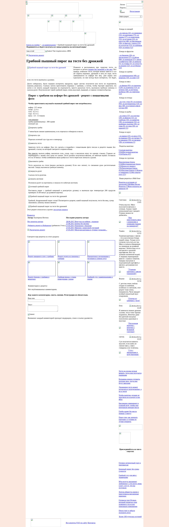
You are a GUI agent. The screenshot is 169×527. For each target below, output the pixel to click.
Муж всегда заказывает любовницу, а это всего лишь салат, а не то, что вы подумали (130, 485)
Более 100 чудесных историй (130, 517)
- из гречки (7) (136, 138)
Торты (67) (127, 154)
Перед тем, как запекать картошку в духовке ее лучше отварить (128, 419)
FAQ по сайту (81, 523)
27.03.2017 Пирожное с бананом (79, 226)
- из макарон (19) (130, 139)
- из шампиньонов (49, 45)
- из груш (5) (136, 64)
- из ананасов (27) (129, 59)
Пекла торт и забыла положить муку (127, 512)
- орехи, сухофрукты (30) (130, 61)
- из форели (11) (128, 118)
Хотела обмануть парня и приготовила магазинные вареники (129, 494)
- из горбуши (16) (128, 119)
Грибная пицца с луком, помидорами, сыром (67, 278)
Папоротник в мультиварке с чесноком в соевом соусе (98, 257)
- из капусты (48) (128, 40)
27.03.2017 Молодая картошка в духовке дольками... (86, 230)
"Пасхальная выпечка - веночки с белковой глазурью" (132, 327)
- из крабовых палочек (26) (129, 123)
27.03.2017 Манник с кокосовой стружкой (82, 228)
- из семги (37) (124, 116)
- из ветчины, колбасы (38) (128, 91)
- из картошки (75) (129, 35)
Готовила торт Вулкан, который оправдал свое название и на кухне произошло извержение (128, 503)
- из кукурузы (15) (130, 44)
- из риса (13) (135, 136)
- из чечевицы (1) (128, 142)
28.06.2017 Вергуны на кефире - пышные (82, 222)
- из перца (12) (127, 47)
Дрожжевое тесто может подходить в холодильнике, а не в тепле (130, 389)
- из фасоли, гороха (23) (131, 43)
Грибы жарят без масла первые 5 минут (128, 412)
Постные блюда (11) (129, 170)
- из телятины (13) (130, 88)
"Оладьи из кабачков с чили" (133, 300)
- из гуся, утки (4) (125, 102)
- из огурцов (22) (128, 39)
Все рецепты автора (35, 222)
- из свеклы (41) (125, 33)
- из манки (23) (124, 136)
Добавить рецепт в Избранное (39, 225)
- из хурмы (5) (126, 64)
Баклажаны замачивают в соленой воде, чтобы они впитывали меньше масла (129, 405)
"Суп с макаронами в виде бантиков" (133, 352)
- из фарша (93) (124, 86)
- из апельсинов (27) (127, 56)
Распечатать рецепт (36, 55)
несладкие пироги (60, 210)
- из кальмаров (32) (129, 122)
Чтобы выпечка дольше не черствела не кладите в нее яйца (129, 397)
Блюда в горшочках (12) (130, 171)
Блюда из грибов (33, 45)
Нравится (31, 215)
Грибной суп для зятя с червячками (128, 476)
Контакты (91, 523)
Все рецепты (71, 523)
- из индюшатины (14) (130, 104)
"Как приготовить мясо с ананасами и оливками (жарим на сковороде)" (134, 222)
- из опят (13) (134, 78)
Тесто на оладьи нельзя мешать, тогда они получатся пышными (130, 373)
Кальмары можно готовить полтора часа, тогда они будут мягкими (129, 381)
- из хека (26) (130, 126)
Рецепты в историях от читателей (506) (128, 183)
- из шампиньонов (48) (127, 76)
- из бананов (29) (125, 55)
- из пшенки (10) (130, 137)
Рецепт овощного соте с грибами (41, 256)
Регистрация (135, 11)
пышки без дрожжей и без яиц (100, 69)
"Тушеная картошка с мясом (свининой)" (134, 272)
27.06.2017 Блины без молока (77, 224)
